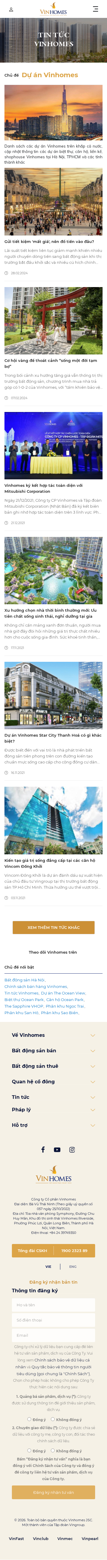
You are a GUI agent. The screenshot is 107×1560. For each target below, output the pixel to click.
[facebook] (43, 1150)
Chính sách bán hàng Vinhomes (35, 986)
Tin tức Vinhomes (21, 993)
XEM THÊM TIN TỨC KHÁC (54, 927)
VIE (48, 1267)
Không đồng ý (68, 1420)
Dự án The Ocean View (63, 993)
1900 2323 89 (74, 1250)
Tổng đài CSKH (32, 1250)
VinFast (16, 1538)
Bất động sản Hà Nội (24, 979)
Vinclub (40, 1538)
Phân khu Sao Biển (59, 1012)
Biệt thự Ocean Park (24, 999)
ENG (72, 1267)
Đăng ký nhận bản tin (53, 1282)
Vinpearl (90, 1538)
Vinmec (65, 1538)
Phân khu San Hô (21, 1012)
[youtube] (57, 1150)
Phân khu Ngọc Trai (65, 1006)
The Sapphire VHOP (23, 1006)
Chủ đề (11, 75)
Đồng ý (39, 1420)
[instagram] (72, 1150)
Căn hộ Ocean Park (65, 999)
